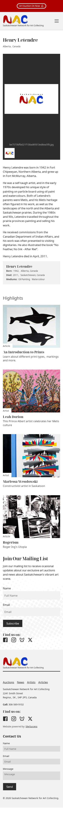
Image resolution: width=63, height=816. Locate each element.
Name (7, 588)
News (20, 682)
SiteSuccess (31, 726)
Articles (43, 682)
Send (9, 787)
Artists (31, 682)
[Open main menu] (56, 21)
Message (8, 768)
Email (6, 605)
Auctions (8, 682)
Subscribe (12, 623)
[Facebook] (5, 639)
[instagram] (13, 639)
